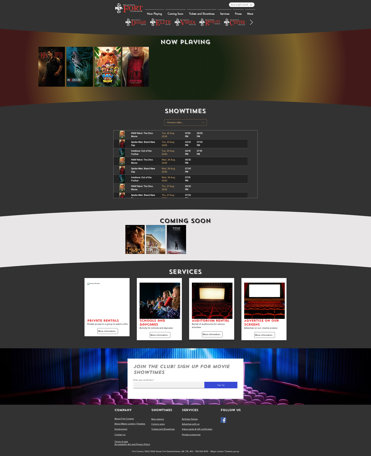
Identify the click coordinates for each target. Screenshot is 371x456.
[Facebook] (223, 420)
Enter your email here (143, 380)
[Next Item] (251, 22)
